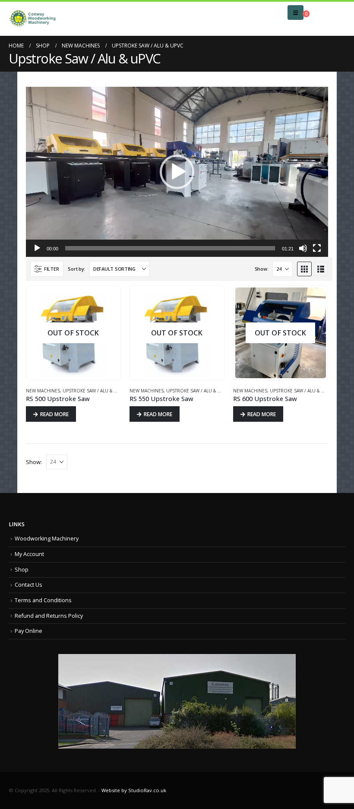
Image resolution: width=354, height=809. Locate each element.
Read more (54, 414)
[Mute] (303, 248)
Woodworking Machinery (47, 538)
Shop (21, 569)
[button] (295, 12)
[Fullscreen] (317, 248)
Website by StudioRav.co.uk (133, 790)
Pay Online (28, 631)
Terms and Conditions (43, 600)
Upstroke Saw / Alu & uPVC (94, 391)
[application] (177, 172)
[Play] (37, 248)
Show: (262, 268)
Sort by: (76, 268)
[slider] (170, 248)
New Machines (43, 391)
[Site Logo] (32, 18)
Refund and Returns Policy (49, 615)
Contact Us (28, 584)
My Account (29, 554)
